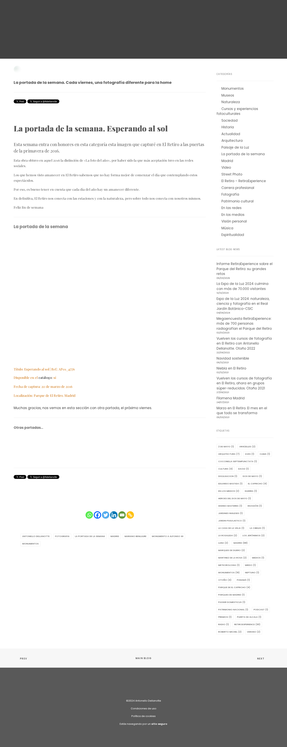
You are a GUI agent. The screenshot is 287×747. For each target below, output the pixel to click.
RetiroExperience (102, 9)
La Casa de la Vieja (231, 528)
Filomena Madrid (231, 398)
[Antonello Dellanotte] (17, 8)
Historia (227, 127)
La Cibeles (257, 528)
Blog (52, 9)
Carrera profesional (237, 187)
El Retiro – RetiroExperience (243, 181)
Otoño (224, 579)
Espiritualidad (232, 234)
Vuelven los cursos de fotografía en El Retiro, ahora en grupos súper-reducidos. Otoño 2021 (244, 383)
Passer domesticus (231, 602)
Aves (249, 453)
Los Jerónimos (253, 535)
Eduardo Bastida (230, 483)
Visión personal (234, 221)
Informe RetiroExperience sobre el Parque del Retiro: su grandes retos (245, 268)
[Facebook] (97, 515)
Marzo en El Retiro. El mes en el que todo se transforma (242, 411)
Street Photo (231, 174)
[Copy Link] (130, 515)
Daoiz (243, 468)
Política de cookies (143, 716)
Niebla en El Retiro (231, 368)
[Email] (122, 515)
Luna (223, 542)
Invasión (255, 505)
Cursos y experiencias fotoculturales (237, 111)
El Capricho (257, 483)
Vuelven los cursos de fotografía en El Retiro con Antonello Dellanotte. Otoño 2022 (244, 343)
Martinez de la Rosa (232, 557)
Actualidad (230, 134)
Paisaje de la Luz (235, 147)
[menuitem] (52, 9)
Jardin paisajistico (231, 520)
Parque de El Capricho (234, 587)
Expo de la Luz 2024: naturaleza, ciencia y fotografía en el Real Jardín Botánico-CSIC (243, 303)
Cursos (129, 9)
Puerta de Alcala (249, 617)
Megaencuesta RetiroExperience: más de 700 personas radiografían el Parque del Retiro (244, 323)
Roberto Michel (230, 631)
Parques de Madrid (231, 594)
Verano (253, 631)
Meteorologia (229, 565)
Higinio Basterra (230, 505)
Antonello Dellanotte (171, 44)
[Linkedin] (114, 515)
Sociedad (229, 120)
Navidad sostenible (233, 358)
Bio (191, 9)
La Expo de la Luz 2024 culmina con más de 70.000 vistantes (242, 286)
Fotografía (109, 44)
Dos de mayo (252, 476)
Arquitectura (103, 41)
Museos (227, 95)
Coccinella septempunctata (237, 461)
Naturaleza (230, 102)
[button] (247, 9)
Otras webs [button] (72, 9)
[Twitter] (105, 515)
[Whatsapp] (89, 515)
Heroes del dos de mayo (234, 498)
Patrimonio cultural (132, 44)
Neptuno (252, 572)
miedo (250, 565)
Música (227, 228)
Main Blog (143, 658)
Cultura (225, 468)
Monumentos (122, 41)
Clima (265, 453)
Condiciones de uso (143, 708)
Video (226, 167)
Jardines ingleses (230, 513)
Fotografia (62, 536)
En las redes (231, 208)
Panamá (243, 579)
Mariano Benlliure (135, 536)
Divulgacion (227, 476)
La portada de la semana (149, 41)
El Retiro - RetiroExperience (197, 41)
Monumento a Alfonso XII (167, 536)
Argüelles (247, 446)
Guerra (251, 491)
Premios (225, 617)
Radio (223, 624)
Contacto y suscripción (220, 9)
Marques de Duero (231, 550)
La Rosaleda (227, 535)
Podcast (261, 609)
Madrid (172, 41)
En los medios (232, 214)
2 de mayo (226, 446)
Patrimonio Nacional (233, 609)
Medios (258, 557)
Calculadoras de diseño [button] (162, 9)
